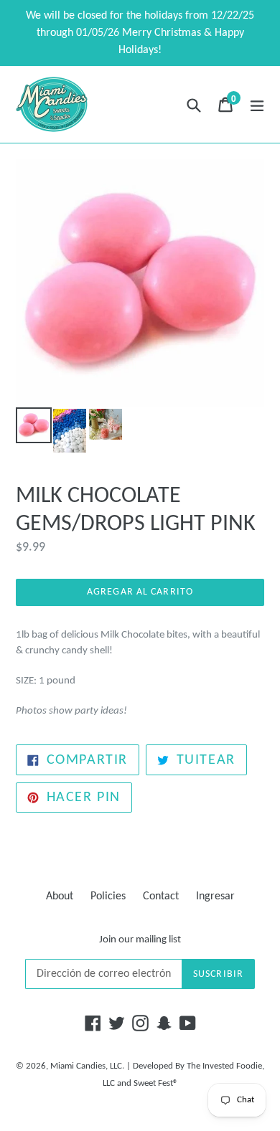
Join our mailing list (140, 939)
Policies (108, 896)
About (59, 896)
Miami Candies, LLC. (87, 1066)
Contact (161, 896)
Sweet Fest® (156, 1083)
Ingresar (215, 896)
